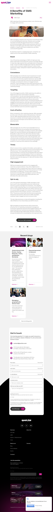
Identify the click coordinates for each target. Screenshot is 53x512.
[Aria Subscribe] (40, 474)
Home (13, 7)
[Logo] (6, 2)
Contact (12, 454)
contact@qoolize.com (20, 343)
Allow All (30, 505)
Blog (23, 7)
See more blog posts (26, 321)
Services (12, 430)
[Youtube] (31, 425)
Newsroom (18, 7)
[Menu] (50, 2)
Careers (28, 443)
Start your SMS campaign (24, 220)
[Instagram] (26, 425)
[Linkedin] (22, 425)
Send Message (15, 408)
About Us (28, 430)
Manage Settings (38, 505)
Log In (38, 486)
